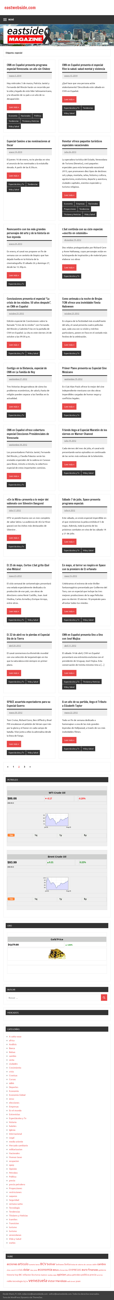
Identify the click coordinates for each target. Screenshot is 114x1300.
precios (100, 1275)
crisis (11, 1071)
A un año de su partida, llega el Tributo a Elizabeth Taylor (84, 704)
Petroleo (13, 1172)
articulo (23, 1264)
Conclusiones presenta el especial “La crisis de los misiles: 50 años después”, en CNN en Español (29, 302)
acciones (12, 1264)
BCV (43, 1264)
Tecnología (14, 1207)
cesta (11, 1059)
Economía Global (17, 1094)
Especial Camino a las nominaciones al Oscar (28, 143)
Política (37, 115)
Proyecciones (70, 209)
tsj (24, 1281)
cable (94, 1264)
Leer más (13, 107)
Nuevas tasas (15, 1157)
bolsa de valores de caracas (81, 1264)
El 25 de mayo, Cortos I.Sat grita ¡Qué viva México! (28, 567)
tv (27, 1281)
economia (45, 1269)
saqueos (13, 1196)
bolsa (68, 1264)
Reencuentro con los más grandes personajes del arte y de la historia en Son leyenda (28, 233)
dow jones (33, 1270)
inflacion (27, 1274)
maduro (44, 1275)
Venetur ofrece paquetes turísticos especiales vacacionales (82, 143)
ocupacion (14, 1161)
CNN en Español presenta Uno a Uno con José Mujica (82, 637)
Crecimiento (15, 1067)
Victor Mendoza (57, 1280)
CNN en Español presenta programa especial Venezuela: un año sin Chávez (28, 67)
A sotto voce (15, 1036)
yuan (78, 1281)
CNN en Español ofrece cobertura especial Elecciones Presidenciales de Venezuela (28, 434)
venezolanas (15, 1234)
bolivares (60, 1264)
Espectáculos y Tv (71, 108)
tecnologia (18, 1281)
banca (38, 1264)
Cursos (12, 1079)
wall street (71, 1281)
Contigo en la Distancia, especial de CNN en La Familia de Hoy (27, 370)
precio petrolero (17, 1184)
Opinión (13, 1168)
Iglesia (12, 1129)
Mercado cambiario (18, 1145)
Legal (11, 1137)
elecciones (14, 1102)
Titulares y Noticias (30, 121)
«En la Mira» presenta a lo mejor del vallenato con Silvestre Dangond (27, 501)
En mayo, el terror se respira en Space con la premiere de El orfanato (84, 567)
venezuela (38, 1280)
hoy (16, 1274)
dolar (26, 1269)
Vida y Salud (14, 126)
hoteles (12, 1125)
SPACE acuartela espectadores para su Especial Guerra (28, 704)
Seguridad (14, 1199)
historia (12, 1122)
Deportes (13, 1087)
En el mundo (15, 1110)
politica (85, 1274)
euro (85, 1269)
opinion (61, 1274)
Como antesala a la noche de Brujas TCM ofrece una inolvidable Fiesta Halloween (82, 302)
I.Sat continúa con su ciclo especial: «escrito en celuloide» (82, 231)
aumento (32, 1264)
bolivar (51, 1264)
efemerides (63, 1270)
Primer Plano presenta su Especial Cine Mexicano (84, 370)
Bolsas (12, 1052)
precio (12, 1180)
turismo (13, 1227)
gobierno (102, 1270)
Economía (13, 115)
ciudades (13, 1063)
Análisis (13, 1044)
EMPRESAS (75, 1269)
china (8, 1270)
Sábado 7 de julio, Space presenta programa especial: (81, 501)
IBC (20, 1274)
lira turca (36, 1274)
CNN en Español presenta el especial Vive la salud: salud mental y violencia (83, 67)
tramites (13, 1219)
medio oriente (16, 1141)
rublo (9, 1281)
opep (11, 1164)
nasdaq (50, 1275)
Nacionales (25, 115)
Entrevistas (14, 1114)
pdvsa (69, 1274)
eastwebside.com (20, 7)
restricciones (15, 1192)
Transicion (14, 1223)
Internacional (15, 1133)
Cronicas (13, 1075)
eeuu (11, 1098)
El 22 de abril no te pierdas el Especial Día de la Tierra (28, 637)
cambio (12, 1055)
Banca (12, 1048)
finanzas (93, 1269)
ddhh (11, 1083)
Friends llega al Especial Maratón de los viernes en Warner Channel (84, 432)
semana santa (16, 1203)
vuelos (12, 1242)
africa (11, 1040)
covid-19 (14, 1270)
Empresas (80, 203)
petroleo (76, 1274)
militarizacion (15, 1149)
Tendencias (13, 121)
